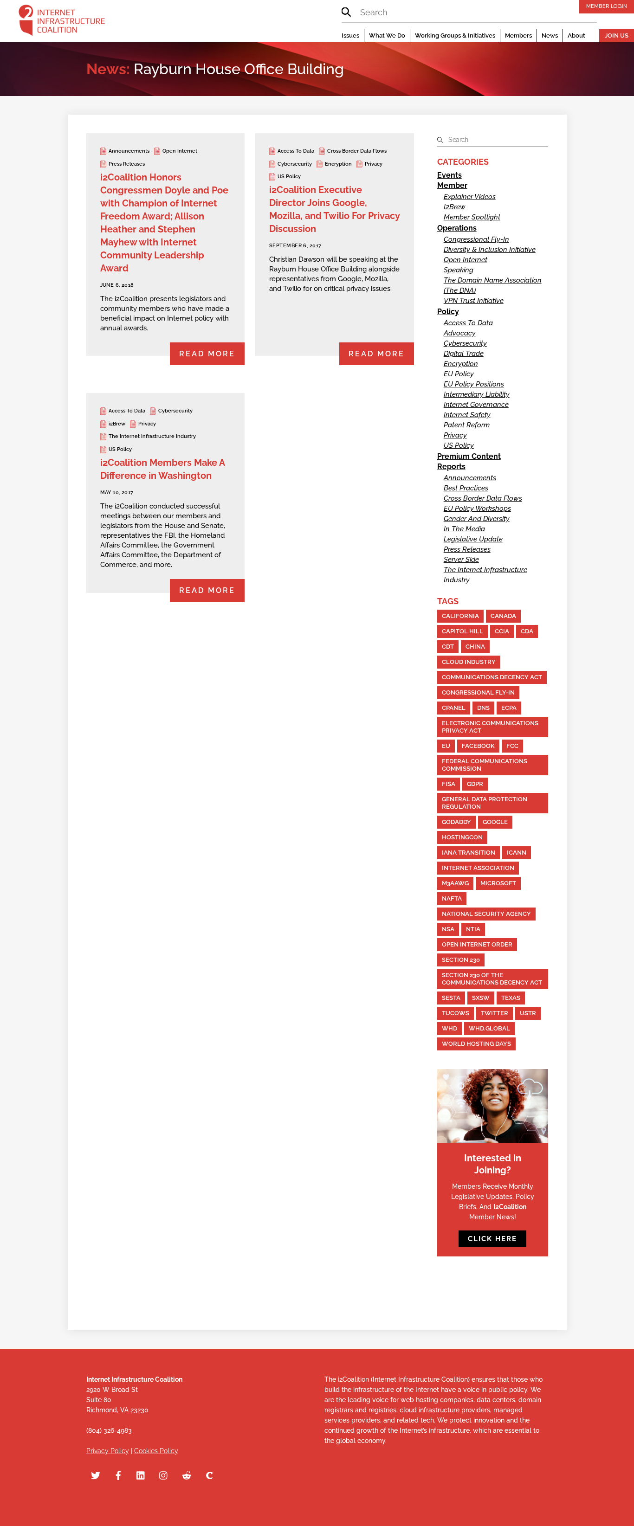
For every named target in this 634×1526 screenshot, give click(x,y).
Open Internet (179, 151)
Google (495, 821)
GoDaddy (456, 821)
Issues (350, 35)
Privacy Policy (107, 1451)
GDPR (475, 783)
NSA (448, 929)
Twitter (494, 1013)
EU (446, 745)
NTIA (473, 929)
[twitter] (95, 1474)
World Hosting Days (476, 1043)
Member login (606, 6)
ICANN (516, 852)
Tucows (455, 1013)
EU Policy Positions (474, 384)
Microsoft (498, 883)
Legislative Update (473, 539)
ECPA (509, 707)
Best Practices (466, 488)
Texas (510, 997)
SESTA (451, 997)
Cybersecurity (295, 164)
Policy (448, 311)
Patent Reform (467, 425)
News (550, 35)
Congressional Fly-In (476, 239)
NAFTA (452, 898)
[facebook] (118, 1474)
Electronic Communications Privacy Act (490, 727)
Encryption (338, 164)
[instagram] (164, 1474)
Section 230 (461, 959)
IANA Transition (468, 852)
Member (452, 185)
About (576, 35)
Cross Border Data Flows (357, 151)
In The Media (464, 529)
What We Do (387, 35)
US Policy (289, 177)
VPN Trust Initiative (474, 300)
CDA (527, 631)
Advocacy (460, 333)
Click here (492, 1239)
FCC (512, 745)
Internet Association (478, 867)
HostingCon (462, 837)
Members (518, 35)
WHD (449, 1028)
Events (449, 175)
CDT (448, 646)
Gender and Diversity (477, 519)
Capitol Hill (462, 631)
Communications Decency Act (492, 677)
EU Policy (459, 374)
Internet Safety (467, 415)
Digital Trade (464, 353)
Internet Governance (476, 404)
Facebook (478, 745)
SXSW (481, 997)
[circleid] (209, 1474)
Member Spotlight (472, 217)
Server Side (461, 559)
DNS (483, 707)
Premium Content (469, 456)
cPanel (454, 707)
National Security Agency (486, 913)
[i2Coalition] (62, 22)
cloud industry (469, 661)
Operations (457, 228)
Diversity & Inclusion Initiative (490, 249)
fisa (448, 783)
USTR (528, 1013)
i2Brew (117, 424)
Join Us (616, 35)
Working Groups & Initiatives (455, 35)
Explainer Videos (470, 197)
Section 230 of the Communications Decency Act (492, 979)
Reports (451, 466)
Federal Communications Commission (484, 765)
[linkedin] (141, 1474)
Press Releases (127, 164)
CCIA (502, 631)
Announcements (129, 151)
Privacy (373, 164)
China (475, 646)
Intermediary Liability (477, 394)
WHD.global (489, 1028)
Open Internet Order (477, 944)
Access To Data (296, 151)
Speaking (458, 270)
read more (207, 353)
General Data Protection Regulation (484, 803)
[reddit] (186, 1474)
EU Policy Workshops (477, 508)
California (460, 615)
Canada (503, 615)
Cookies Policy (156, 1451)
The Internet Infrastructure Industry (152, 436)
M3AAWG (455, 883)
